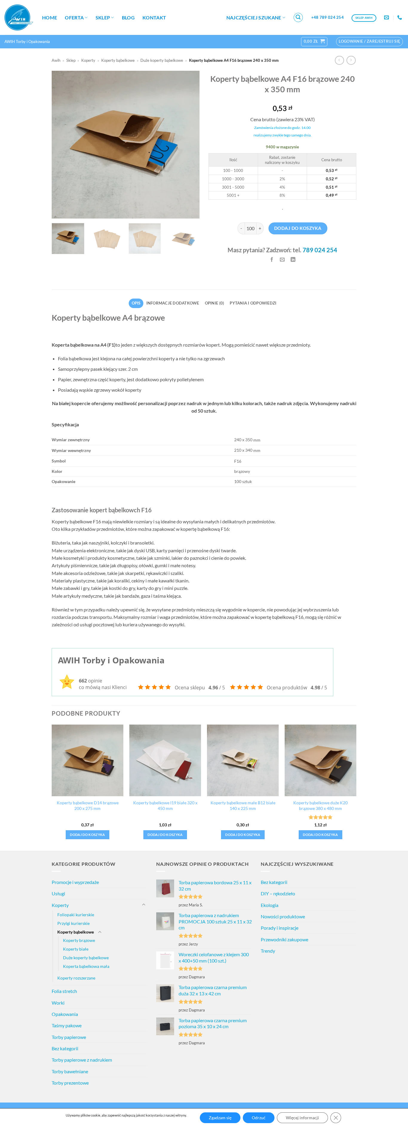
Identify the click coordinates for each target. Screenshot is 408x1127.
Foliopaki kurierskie (75, 914)
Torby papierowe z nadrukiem (82, 1060)
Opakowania (65, 1014)
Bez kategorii (65, 1048)
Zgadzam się (220, 1117)
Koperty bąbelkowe (118, 60)
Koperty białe (75, 948)
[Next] (189, 144)
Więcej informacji (302, 1117)
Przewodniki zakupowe (284, 939)
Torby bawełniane (70, 1071)
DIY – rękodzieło (278, 893)
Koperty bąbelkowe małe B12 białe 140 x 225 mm (243, 805)
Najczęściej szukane (253, 17)
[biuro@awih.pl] (387, 17)
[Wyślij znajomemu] (282, 260)
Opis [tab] (136, 303)
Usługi (58, 893)
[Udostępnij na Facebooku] (272, 260)
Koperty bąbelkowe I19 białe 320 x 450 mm (165, 805)
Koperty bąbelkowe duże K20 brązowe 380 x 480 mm (320, 805)
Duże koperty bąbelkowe (161, 60)
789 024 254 (320, 249)
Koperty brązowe (79, 940)
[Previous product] (351, 60)
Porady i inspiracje (279, 928)
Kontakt (154, 17)
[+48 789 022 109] (400, 17)
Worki (58, 1002)
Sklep (103, 17)
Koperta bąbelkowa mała (86, 966)
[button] (298, 17)
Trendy (268, 951)
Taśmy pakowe (67, 1025)
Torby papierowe (69, 1037)
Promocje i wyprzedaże (75, 882)
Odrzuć (259, 1117)
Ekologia (269, 905)
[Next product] (339, 60)
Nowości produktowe (283, 916)
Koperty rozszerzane (76, 977)
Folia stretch (64, 991)
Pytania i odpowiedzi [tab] (253, 303)
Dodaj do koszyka (297, 228)
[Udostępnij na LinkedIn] (293, 260)
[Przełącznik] (143, 904)
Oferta (74, 17)
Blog (128, 17)
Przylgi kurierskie (73, 923)
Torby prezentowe (70, 1083)
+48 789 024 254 (327, 17)
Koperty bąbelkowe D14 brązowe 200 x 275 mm (88, 805)
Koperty (88, 60)
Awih (56, 60)
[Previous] (62, 144)
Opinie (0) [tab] (214, 303)
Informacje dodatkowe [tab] (172, 303)
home (49, 17)
